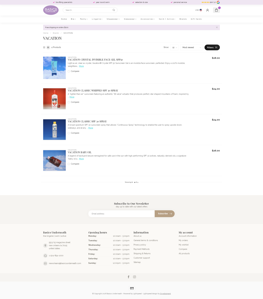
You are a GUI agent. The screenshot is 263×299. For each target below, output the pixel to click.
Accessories (147, 19)
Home (64, 19)
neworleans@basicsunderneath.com (65, 263)
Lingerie (96, 19)
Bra (73, 19)
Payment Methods (142, 249)
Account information (188, 236)
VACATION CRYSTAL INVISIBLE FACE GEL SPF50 (95, 59)
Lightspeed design (150, 294)
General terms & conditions (146, 240)
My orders (183, 240)
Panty (83, 19)
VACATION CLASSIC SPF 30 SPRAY (87, 121)
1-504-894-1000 (56, 255)
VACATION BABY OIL (80, 152)
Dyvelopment (165, 294)
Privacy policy (140, 245)
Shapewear (112, 19)
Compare (75, 71)
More (81, 66)
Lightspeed (137, 294)
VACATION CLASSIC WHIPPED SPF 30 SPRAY (93, 90)
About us (137, 236)
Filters (210, 47)
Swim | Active (166, 19)
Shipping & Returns (142, 253)
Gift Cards (196, 19)
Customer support (142, 258)
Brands (183, 19)
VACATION (68, 33)
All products (184, 253)
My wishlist (183, 245)
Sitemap (137, 262)
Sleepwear (129, 19)
